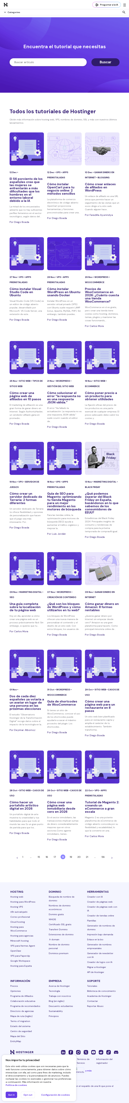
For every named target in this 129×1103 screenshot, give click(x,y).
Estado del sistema (20, 1026)
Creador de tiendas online (100, 915)
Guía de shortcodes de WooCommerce (62, 703)
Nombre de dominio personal (59, 946)
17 (55, 857)
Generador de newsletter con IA (100, 955)
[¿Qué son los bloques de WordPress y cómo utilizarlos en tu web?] (64, 568)
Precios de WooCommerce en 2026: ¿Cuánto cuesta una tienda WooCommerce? (102, 295)
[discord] (116, 1052)
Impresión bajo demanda (100, 934)
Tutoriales (92, 986)
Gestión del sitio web (60, 386)
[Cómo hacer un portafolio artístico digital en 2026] (27, 767)
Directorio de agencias (22, 1011)
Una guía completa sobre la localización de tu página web (25, 607)
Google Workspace (20, 960)
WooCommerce (94, 282)
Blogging (103, 177)
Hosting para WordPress (22, 901)
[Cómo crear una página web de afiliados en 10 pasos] (27, 357)
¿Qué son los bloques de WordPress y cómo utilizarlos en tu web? (64, 607)
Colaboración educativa (22, 1001)
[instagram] (78, 1052)
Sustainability (56, 1011)
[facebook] (70, 1052)
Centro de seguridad (21, 1031)
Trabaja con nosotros (60, 996)
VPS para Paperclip (20, 955)
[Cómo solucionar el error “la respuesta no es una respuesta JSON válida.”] (64, 357)
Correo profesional (20, 916)
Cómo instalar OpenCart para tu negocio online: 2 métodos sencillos (61, 189)
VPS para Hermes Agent (22, 945)
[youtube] (93, 1052)
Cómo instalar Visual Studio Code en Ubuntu (25, 292)
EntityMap (15, 1041)
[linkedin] (63, 1052)
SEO (12, 597)
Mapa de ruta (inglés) (21, 1016)
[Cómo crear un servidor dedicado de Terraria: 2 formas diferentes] (27, 458)
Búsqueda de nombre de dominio (61, 898)
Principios (54, 1016)
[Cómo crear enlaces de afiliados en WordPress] (102, 148)
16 (47, 857)
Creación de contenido (61, 597)
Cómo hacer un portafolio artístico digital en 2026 (24, 805)
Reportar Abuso (95, 1006)
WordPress (101, 277)
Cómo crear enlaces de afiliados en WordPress (100, 187)
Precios (14, 986)
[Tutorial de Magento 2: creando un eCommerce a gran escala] (102, 767)
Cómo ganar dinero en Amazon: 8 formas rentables (102, 607)
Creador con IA (95, 896)
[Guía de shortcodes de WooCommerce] (64, 666)
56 (103, 857)
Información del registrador (104, 1061)
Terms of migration (20, 1021)
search (124, 12)
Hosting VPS (16, 906)
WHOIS (52, 919)
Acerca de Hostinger (59, 986)
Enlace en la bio (95, 939)
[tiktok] (108, 1052)
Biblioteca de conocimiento (101, 991)
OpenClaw (15, 950)
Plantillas (91, 920)
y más (88, 1070)
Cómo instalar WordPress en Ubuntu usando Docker (63, 292)
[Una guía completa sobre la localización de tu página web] (27, 568)
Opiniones (15, 991)
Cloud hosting (17, 921)
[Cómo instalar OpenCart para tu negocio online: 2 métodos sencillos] (64, 148)
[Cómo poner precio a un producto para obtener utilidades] (102, 357)
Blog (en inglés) (56, 1001)
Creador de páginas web (100, 901)
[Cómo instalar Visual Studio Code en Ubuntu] (27, 253)
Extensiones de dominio (61, 934)
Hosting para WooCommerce (18, 929)
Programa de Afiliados (21, 996)
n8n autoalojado (19, 911)
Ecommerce (92, 386)
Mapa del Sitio (17, 1036)
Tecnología (54, 991)
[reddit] (101, 1052)
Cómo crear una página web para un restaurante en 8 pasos (100, 706)
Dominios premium (58, 953)
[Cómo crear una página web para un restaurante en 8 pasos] (102, 666)
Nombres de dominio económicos (60, 907)
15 (39, 857)
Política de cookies (16, 1085)
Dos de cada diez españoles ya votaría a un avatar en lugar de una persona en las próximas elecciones (27, 702)
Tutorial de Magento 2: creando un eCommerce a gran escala (102, 807)
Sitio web (25, 380)
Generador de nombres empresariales (99, 946)
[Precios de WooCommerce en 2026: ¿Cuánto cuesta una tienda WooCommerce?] (102, 253)
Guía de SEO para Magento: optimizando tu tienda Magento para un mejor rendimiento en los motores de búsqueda (64, 501)
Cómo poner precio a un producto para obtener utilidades (101, 396)
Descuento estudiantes (61, 1006)
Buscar (105, 62)
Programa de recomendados (25, 1006)
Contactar (92, 1001)
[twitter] (85, 1052)
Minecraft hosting (19, 940)
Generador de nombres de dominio (101, 927)
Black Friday (92, 487)
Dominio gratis (56, 914)
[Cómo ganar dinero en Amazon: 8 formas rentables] (102, 568)
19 (71, 857)
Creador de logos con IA (99, 962)
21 (87, 857)
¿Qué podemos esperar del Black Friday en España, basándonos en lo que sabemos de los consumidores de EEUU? (101, 502)
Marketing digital (105, 481)
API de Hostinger (95, 972)
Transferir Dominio (58, 929)
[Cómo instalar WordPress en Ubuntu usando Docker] (64, 253)
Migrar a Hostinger (96, 967)
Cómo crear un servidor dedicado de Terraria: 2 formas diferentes (26, 498)
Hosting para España (21, 965)
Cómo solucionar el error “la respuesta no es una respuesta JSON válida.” (64, 397)
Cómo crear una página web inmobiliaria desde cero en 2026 (61, 807)
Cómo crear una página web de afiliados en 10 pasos (25, 396)
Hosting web (16, 896)
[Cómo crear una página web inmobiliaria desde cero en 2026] (64, 767)
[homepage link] (5, 4)
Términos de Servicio (83, 1061)
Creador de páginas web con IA (102, 908)
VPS (58, 172)
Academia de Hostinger (99, 996)
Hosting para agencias (21, 935)
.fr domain (54, 939)
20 (79, 857)
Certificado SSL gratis (60, 924)
